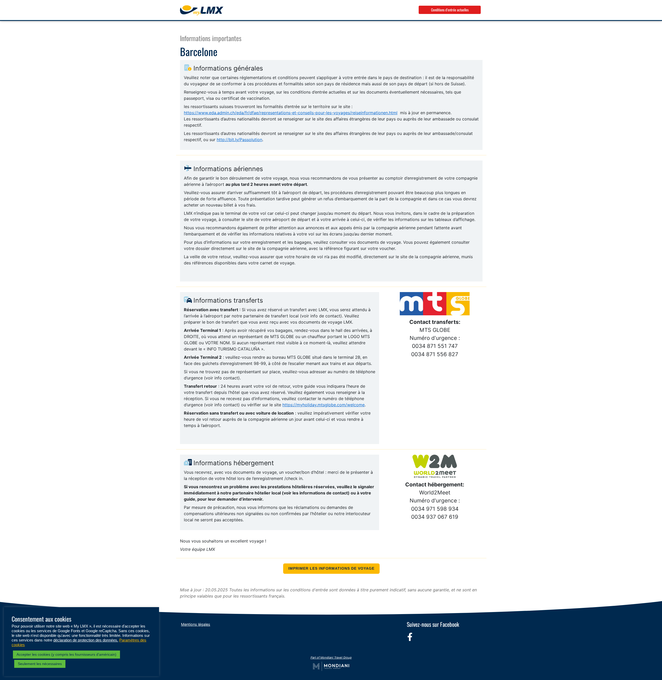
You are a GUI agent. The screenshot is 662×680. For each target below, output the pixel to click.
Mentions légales (195, 624)
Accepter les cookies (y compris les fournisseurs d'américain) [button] (66, 654)
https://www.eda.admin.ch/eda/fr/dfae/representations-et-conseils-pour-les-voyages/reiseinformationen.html (290, 112)
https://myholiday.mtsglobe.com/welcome (323, 404)
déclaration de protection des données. (85, 640)
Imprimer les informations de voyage (331, 568)
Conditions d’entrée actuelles (450, 9)
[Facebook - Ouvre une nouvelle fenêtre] (409, 637)
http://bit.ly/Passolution (239, 139)
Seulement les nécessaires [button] (40, 664)
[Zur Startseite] (202, 10)
